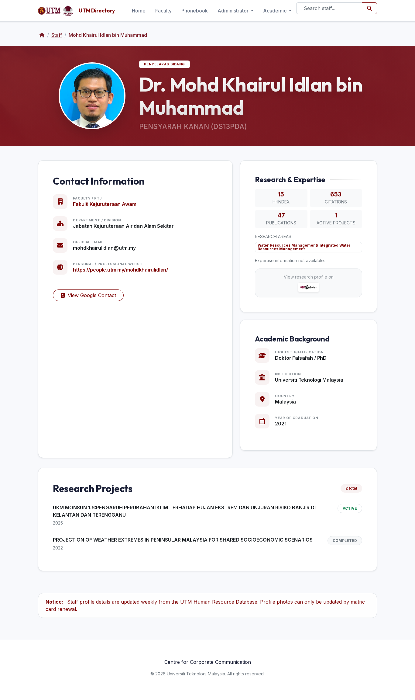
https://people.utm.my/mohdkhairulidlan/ (120, 270)
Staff (56, 35)
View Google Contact (92, 295)
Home (139, 11)
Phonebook (194, 11)
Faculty (163, 11)
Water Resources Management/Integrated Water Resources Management (304, 247)
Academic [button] (275, 11)
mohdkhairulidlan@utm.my (104, 248)
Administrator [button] (234, 11)
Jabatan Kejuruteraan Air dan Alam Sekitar (123, 226)
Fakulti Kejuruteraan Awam (104, 204)
